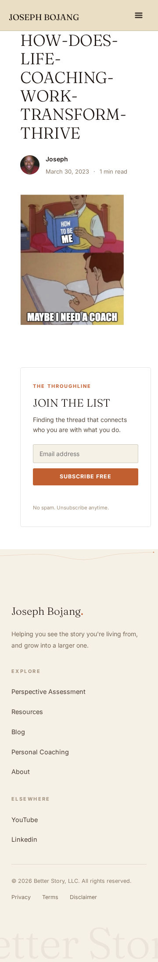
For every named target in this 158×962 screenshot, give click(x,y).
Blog (18, 731)
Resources (27, 711)
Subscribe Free (85, 476)
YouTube (24, 819)
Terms (50, 897)
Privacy (21, 897)
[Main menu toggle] (139, 15)
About (20, 771)
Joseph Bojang (44, 17)
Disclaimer (83, 897)
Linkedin (24, 839)
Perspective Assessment (48, 691)
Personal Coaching (40, 752)
